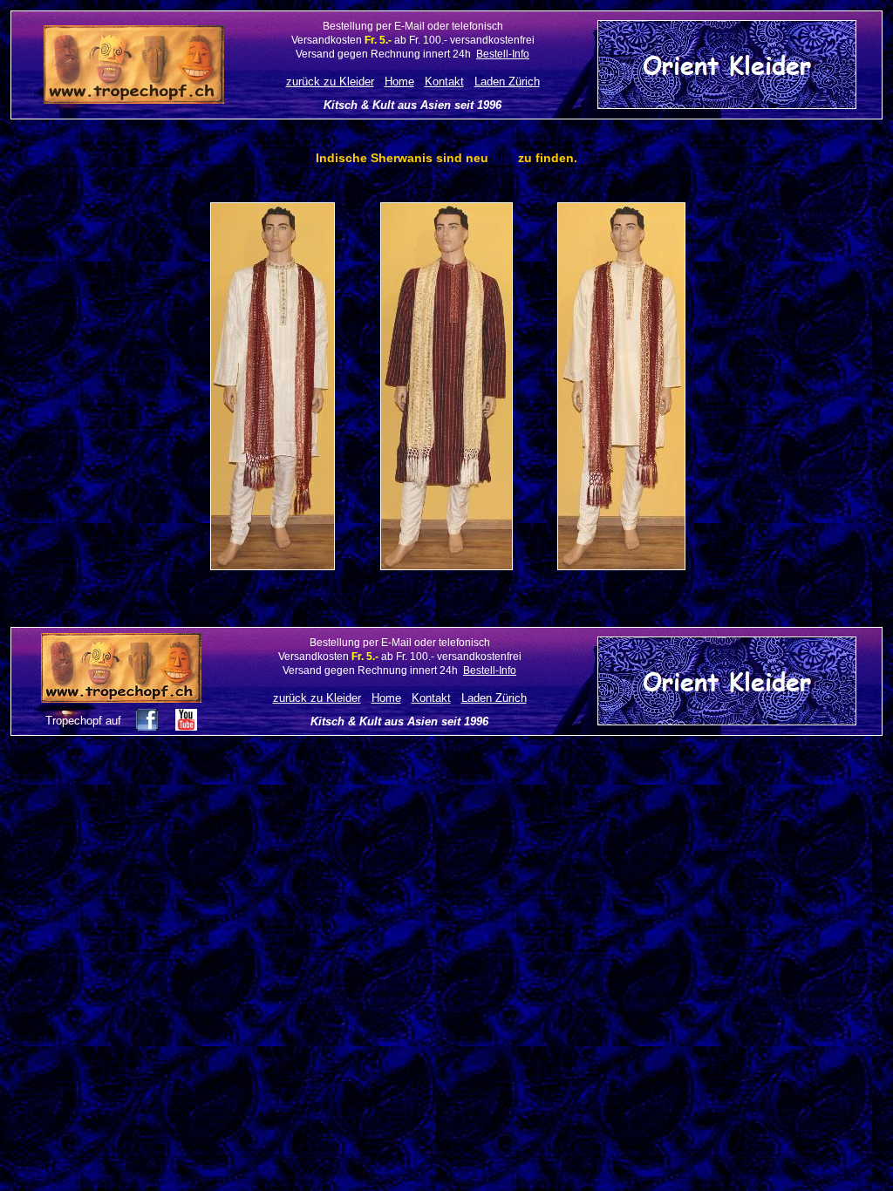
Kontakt (444, 81)
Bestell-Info (502, 54)
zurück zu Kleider (330, 81)
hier (503, 158)
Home (399, 81)
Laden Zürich (507, 81)
